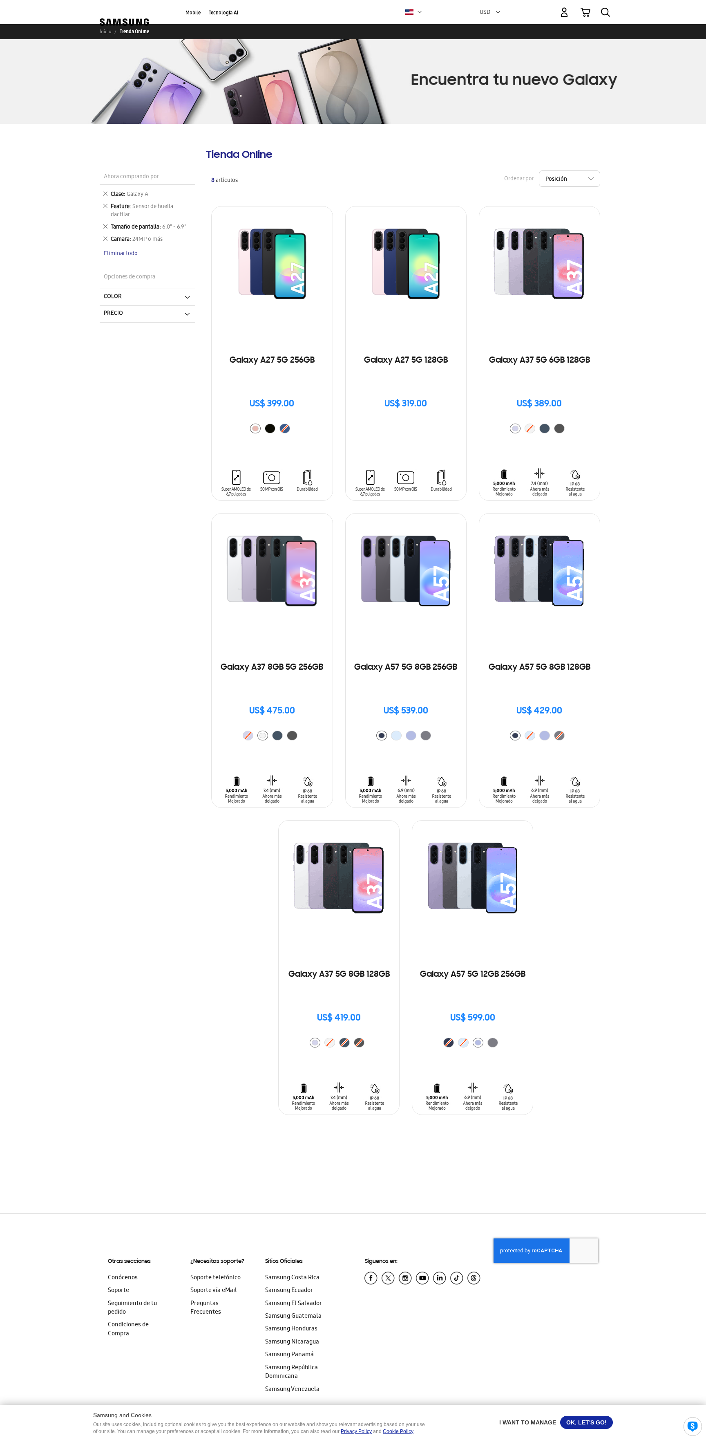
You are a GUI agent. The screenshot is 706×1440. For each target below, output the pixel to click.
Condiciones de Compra (128, 1329)
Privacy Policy (356, 1431)
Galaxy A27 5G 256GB (272, 360)
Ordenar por (519, 179)
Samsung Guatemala (293, 1316)
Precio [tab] (113, 313)
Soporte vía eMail (213, 1291)
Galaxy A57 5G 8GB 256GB (405, 667)
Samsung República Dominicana (291, 1372)
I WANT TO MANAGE (527, 1422)
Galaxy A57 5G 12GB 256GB (472, 974)
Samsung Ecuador (289, 1291)
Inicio (105, 31)
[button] (420, 12)
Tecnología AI (223, 13)
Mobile (193, 13)
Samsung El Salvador (293, 1304)
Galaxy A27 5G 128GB (406, 360)
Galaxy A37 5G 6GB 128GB (539, 360)
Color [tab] (113, 296)
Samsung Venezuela (292, 1390)
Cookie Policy (398, 1431)
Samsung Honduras (291, 1329)
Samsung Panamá (289, 1355)
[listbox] (272, 429)
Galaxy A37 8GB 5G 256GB (272, 667)
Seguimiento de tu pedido (132, 1308)
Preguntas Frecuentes (205, 1308)
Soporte (118, 1291)
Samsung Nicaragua (292, 1342)
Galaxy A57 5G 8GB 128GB (539, 667)
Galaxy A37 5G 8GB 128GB (339, 974)
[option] (255, 428)
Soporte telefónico (215, 1278)
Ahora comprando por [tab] (131, 177)
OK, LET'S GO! (586, 1422)
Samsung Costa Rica (292, 1278)
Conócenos (123, 1278)
